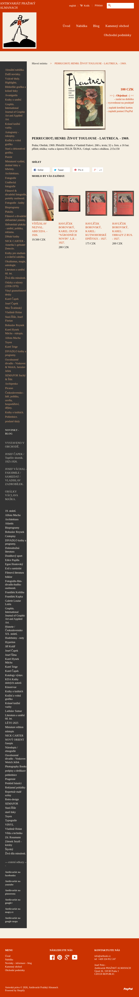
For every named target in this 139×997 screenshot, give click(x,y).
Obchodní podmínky (117, 35)
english (72, 5)
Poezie (8, 157)
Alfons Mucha (13, 337)
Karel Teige (11, 346)
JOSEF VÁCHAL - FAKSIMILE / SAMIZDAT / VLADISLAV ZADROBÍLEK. (16, 477)
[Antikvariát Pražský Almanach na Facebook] (52, 958)
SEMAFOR (11, 803)
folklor (8, 576)
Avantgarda (11, 95)
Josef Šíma (11, 654)
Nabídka (81, 26)
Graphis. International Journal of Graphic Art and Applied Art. (15, 112)
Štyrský (9, 849)
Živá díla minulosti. (15, 277)
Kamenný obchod (117, 26)
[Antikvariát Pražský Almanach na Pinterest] (59, 958)
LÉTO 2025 (11, 722)
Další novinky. (13, 74)
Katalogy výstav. (14, 675)
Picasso (9, 388)
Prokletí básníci (13, 783)
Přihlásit (99, 5)
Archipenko (11, 383)
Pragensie (10, 779)
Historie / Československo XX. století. (14, 630)
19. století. (10, 510)
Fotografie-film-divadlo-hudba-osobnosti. (13, 585)
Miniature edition (14, 727)
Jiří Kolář (10, 646)
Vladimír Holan (13, 312)
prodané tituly (12, 421)
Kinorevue (10, 687)
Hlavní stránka (39, 63)
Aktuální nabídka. (14, 69)
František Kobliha (14, 592)
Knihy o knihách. (14, 412)
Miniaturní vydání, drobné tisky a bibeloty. (15, 165)
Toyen (8, 342)
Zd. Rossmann (13, 837)
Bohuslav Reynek (14, 325)
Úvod (66, 26)
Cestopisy (10, 536)
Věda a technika (13, 833)
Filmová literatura (14, 572)
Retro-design (12, 799)
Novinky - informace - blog (18, 963)
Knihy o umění (13, 99)
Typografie (11, 820)
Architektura (11, 519)
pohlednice (11, 774)
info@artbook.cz (102, 956)
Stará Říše (10, 807)
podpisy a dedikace (15, 770)
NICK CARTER (14, 735)
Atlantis (9, 523)
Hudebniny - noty (14, 637)
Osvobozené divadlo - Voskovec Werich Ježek (15, 759)
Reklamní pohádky (15, 787)
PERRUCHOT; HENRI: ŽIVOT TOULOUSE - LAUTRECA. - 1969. (80, 138)
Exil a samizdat (13, 568)
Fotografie (10, 178)
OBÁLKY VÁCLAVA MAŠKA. (11, 495)
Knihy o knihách (14, 691)
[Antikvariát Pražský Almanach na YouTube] (74, 958)
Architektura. (12, 173)
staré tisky (10, 812)
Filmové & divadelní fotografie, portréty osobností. (16, 194)
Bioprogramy (12, 207)
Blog (96, 26)
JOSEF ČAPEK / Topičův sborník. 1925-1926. (14, 458)
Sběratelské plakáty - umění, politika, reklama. (15, 228)
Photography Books (15, 766)
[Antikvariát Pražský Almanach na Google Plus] (67, 958)
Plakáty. (9, 211)
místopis (9, 731)
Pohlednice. (11, 416)
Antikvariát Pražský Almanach (43, 987)
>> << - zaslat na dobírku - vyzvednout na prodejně (120, 99)
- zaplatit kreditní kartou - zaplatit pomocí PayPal (120, 109)
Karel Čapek (12, 298)
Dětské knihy (12, 236)
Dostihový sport (13, 555)
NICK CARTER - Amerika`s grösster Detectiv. (15, 245)
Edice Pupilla (12, 560)
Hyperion (10, 642)
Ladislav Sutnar (13, 711)
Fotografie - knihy (14, 202)
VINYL (9, 824)
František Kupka (14, 596)
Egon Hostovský (14, 564)
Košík (86, 5)
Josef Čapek (11, 303)
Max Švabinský (13, 307)
